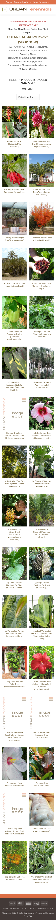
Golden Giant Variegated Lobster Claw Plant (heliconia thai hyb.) (14, 386)
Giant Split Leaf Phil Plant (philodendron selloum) (42, 334)
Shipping (14, 908)
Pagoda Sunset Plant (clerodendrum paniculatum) (42, 735)
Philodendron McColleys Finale (41, 784)
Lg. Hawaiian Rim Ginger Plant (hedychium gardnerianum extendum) (14, 534)
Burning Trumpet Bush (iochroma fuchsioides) (14, 190)
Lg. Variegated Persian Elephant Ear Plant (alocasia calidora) (14, 633)
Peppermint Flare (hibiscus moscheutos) (14, 784)
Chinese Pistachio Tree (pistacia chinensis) (42, 239)
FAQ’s (23, 908)
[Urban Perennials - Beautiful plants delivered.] (30, 9)
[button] (4, 9)
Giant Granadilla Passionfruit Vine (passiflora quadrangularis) (14, 335)
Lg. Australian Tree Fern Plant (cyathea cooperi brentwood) (14, 483)
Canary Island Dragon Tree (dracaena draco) (14, 239)
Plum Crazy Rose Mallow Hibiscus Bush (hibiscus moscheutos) (14, 831)
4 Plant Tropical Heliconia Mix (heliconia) (14, 143)
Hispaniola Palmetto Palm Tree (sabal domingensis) (42, 384)
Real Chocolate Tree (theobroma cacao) (42, 830)
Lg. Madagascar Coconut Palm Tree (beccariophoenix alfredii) (41, 533)
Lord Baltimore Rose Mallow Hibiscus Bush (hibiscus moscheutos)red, (42, 685)
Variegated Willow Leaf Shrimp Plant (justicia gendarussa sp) (41, 879)
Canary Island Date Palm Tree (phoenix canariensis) (41, 192)
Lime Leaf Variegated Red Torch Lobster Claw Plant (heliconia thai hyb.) (41, 635)
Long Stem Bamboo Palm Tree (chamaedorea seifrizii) (14, 684)
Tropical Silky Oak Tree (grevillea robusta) (14, 878)
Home (13, 79)
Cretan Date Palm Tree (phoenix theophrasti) (14, 284)
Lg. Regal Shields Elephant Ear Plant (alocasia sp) (41, 585)
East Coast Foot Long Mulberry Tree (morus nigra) (41, 286)
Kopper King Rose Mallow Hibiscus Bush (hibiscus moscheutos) (14, 435)
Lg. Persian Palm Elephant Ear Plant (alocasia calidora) (14, 585)
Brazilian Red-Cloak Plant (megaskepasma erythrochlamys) (41, 143)
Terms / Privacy (45, 908)
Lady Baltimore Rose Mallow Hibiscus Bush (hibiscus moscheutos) (42, 435)
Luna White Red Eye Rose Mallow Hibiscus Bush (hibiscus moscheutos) (14, 736)
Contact (32, 908)
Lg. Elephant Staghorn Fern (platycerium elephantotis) (41, 483)
